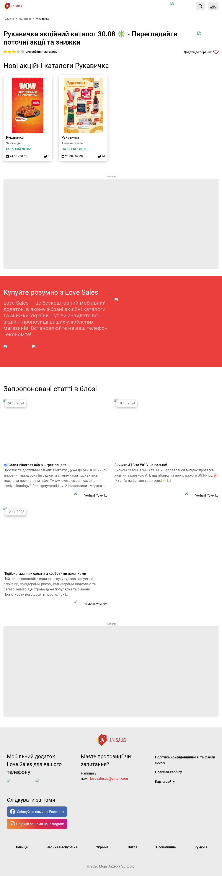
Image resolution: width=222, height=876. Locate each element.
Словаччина (166, 847)
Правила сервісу (168, 772)
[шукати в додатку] (200, 6)
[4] (18, 51)
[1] (5, 51)
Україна (102, 847)
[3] (14, 51)
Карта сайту (165, 782)
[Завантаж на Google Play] (45, 350)
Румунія (200, 847)
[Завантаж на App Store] (181, 6)
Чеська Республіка (61, 847)
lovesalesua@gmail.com (109, 778)
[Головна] (12, 6)
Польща (21, 847)
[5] (22, 51)
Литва (132, 847)
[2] (10, 51)
